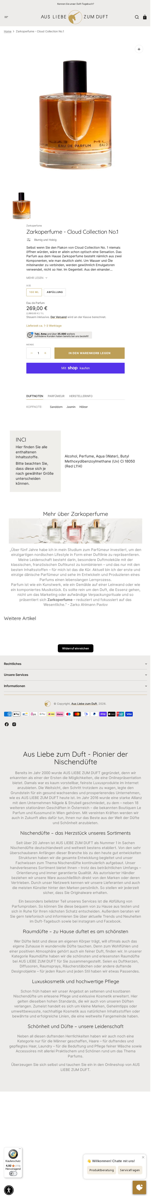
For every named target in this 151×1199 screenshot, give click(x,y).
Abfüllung (54, 290)
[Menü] (19, 1149)
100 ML (34, 290)
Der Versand (57, 314)
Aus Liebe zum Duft (83, 705)
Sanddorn (55, 403)
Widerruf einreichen (74, 649)
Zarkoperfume (33, 222)
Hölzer (82, 403)
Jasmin (69, 403)
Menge (29, 341)
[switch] (13, 1173)
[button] (6, 17)
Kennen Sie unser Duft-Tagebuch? (75, 3)
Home (7, 31)
